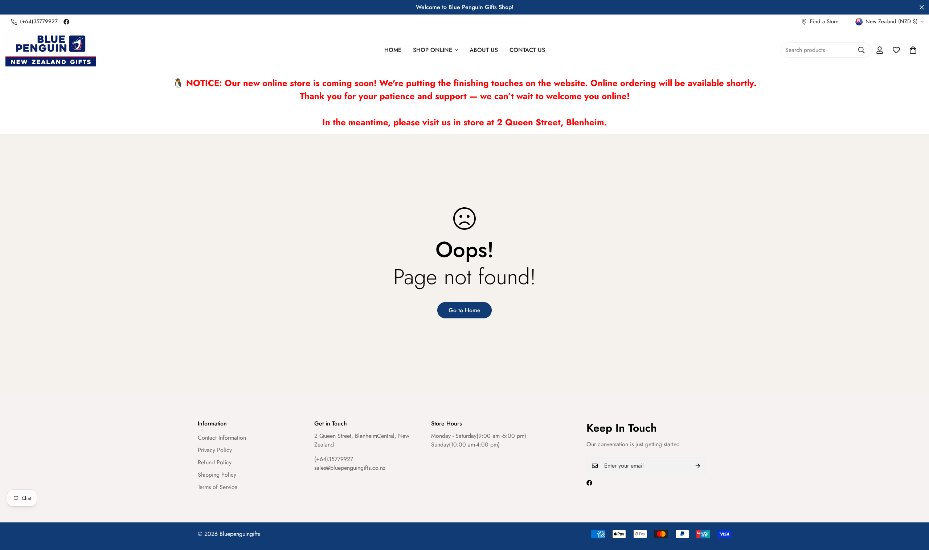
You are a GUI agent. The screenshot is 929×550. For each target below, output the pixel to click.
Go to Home (464, 310)
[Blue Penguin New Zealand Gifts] (50, 50)
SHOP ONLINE (432, 50)
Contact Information (222, 437)
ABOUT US (484, 50)
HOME (392, 50)
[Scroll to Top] (915, 510)
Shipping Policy (217, 474)
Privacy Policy (215, 450)
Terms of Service (217, 487)
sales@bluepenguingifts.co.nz (349, 468)
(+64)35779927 (333, 459)
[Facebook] (66, 22)
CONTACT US (527, 50)
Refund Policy (215, 462)
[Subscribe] (698, 465)
